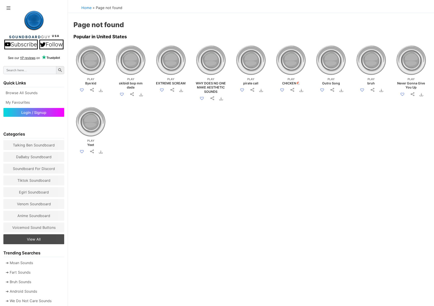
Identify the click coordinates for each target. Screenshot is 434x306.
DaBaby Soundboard (34, 157)
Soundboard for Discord (34, 168)
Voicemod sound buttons (34, 227)
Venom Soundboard (34, 204)
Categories (14, 134)
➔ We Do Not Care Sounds (29, 301)
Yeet (90, 143)
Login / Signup (33, 112)
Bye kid (90, 81)
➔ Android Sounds (21, 291)
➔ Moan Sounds (19, 263)
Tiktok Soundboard (33, 180)
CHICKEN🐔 (291, 81)
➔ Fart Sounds (18, 272)
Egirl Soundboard (34, 192)
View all (34, 239)
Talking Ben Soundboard (34, 145)
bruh (371, 81)
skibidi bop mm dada (131, 83)
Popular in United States (100, 36)
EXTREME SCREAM (171, 81)
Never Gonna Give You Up (411, 83)
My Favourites (18, 102)
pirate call (250, 81)
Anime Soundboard (33, 215)
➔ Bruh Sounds (18, 282)
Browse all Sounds (22, 93)
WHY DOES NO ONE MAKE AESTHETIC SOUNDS (211, 85)
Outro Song (331, 81)
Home (86, 7)
